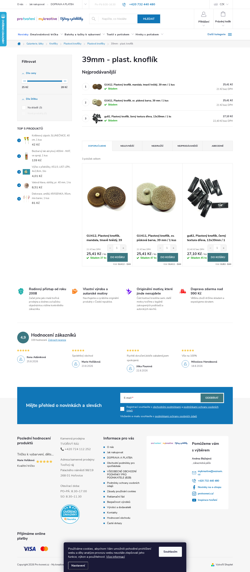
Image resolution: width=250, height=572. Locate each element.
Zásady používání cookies (121, 491)
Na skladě (34, 107)
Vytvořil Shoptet (224, 564)
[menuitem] (23, 34)
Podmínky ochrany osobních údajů (123, 484)
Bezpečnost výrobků (118, 502)
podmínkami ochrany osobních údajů (176, 416)
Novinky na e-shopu (209, 487)
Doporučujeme (97, 145)
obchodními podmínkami (167, 407)
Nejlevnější (127, 145)
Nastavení (78, 566)
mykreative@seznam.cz (210, 472)
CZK (222, 4)
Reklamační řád (115, 496)
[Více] (220, 34)
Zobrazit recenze (57, 340)
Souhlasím (170, 552)
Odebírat (212, 398)
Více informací (115, 557)
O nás (20, 4)
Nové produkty (37, 113)
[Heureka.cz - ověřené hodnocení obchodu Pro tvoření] (70, 514)
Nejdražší (157, 145)
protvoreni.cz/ (206, 493)
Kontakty (112, 512)
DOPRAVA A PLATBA (62, 4)
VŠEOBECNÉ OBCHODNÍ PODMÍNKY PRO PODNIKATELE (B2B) (122, 474)
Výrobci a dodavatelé (119, 507)
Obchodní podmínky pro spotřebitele (121, 464)
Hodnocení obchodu (118, 518)
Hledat (149, 19)
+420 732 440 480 (208, 480)
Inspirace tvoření (207, 500)
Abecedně (217, 145)
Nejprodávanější (188, 145)
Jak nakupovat (36, 4)
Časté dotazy (114, 523)
